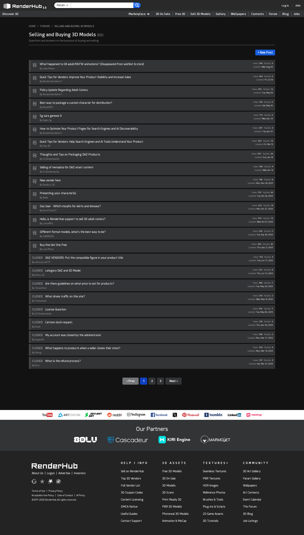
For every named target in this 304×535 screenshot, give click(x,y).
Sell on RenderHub (132, 471)
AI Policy (80, 495)
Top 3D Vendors (131, 478)
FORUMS (45, 26)
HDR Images (210, 485)
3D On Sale (163, 14)
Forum (273, 14)
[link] (286, 5)
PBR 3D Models (172, 506)
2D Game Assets (213, 513)
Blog (285, 14)
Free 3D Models (172, 471)
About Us (37, 473)
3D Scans (168, 492)
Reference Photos (214, 492)
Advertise (64, 473)
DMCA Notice (129, 506)
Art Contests (251, 492)
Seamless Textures (214, 471)
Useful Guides (129, 513)
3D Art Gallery (252, 471)
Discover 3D (10, 14)
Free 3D (180, 14)
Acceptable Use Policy (43, 495)
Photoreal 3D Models (175, 513)
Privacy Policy (56, 491)
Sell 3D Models (200, 14)
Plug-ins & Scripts (214, 506)
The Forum (250, 506)
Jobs (297, 14)
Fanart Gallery (252, 478)
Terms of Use (38, 491)
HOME (32, 26)
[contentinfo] (64, 5)
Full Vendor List (130, 485)
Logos (51, 473)
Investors (80, 473)
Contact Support (131, 521)
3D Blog (248, 513)
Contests (257, 14)
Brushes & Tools (213, 499)
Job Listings (250, 521)
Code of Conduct (65, 495)
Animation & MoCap (174, 521)
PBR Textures (211, 478)
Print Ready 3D (171, 499)
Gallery (221, 14)
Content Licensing (132, 499)
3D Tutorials (210, 521)
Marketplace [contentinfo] (137, 14)
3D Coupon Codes (132, 492)
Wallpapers (238, 14)
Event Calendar (252, 499)
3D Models (169, 485)
